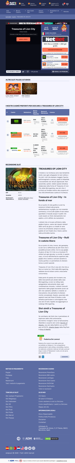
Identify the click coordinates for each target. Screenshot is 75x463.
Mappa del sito (44, 407)
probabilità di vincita (62, 460)
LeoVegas (20, 197)
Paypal (8, 372)
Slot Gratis (23, 4)
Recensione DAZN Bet (46, 383)
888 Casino (26, 197)
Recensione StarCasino (47, 386)
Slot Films (9, 407)
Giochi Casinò (41, 11)
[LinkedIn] (43, 357)
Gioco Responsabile (45, 414)
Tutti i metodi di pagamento (15, 383)
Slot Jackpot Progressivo (14, 396)
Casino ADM (43, 4)
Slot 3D (8, 404)
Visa (7, 378)
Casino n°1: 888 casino (55, 4)
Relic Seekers (26, 95)
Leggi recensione (62, 122)
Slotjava (8, 17)
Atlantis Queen (54, 327)
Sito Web (64, 57)
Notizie (66, 11)
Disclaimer (42, 419)
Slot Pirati (9, 410)
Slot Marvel (10, 415)
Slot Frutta (9, 412)
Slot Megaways (11, 399)
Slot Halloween (11, 401)
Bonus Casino (18, 11)
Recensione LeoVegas (46, 378)
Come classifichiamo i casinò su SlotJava (53, 404)
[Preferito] (27, 71)
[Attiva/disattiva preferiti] (67, 4)
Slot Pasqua (10, 418)
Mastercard (10, 381)
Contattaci (42, 422)
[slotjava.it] (11, 4)
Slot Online (8, 11)
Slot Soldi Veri (30, 11)
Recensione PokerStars (47, 372)
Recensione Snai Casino (47, 381)
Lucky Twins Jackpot (12, 95)
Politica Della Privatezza (47, 417)
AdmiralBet (25, 199)
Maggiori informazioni (55, 49)
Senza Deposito (33, 4)
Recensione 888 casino (47, 375)
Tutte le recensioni (45, 389)
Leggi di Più (65, 356)
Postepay (9, 375)
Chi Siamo (42, 396)
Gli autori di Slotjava (46, 399)
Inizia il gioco (23, 39)
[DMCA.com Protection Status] (52, 438)
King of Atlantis (45, 329)
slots (14, 17)
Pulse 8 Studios (24, 31)
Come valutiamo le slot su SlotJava (51, 401)
